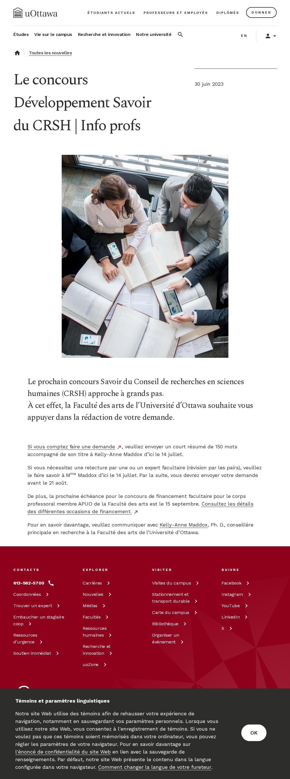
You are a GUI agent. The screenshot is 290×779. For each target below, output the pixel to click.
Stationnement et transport (170, 598)
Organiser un (165, 638)
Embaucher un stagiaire (38, 620)
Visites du (171, 583)
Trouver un (32, 605)
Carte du (170, 612)
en (244, 36)
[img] (35, 12)
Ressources (25, 638)
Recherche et (96, 650)
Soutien (32, 653)
